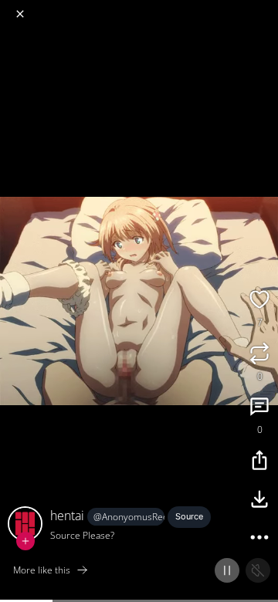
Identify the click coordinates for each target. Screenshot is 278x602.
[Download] (259, 501)
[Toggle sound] (258, 570)
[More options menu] (264, 7)
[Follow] (25, 541)
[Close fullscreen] (20, 14)
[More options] (259, 539)
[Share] (259, 462)
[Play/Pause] (227, 570)
